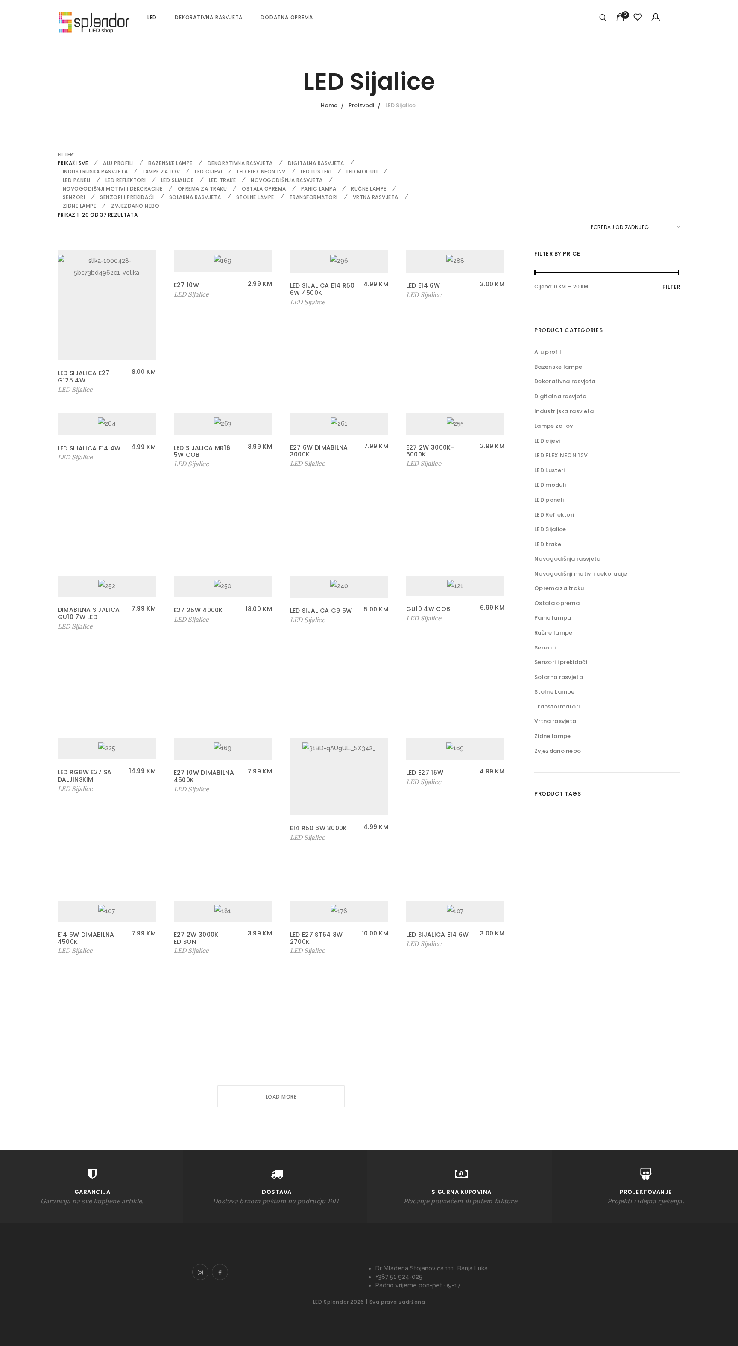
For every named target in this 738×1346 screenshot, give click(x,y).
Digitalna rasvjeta (316, 163)
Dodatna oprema (287, 17)
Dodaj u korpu (80, 389)
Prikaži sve (73, 163)
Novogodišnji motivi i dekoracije (113, 188)
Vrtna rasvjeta (375, 197)
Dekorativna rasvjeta (209, 17)
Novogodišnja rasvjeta (287, 180)
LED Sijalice (177, 180)
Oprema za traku (202, 188)
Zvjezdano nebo (135, 205)
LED (152, 17)
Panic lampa (319, 188)
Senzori (74, 197)
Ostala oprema (264, 188)
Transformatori (313, 197)
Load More (281, 1096)
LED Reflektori (125, 180)
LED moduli (362, 171)
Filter (671, 287)
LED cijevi (208, 171)
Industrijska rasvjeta (95, 171)
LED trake (222, 180)
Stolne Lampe (255, 197)
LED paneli (77, 180)
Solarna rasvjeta (195, 197)
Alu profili (118, 163)
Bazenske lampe (170, 163)
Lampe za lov (161, 171)
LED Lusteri (316, 171)
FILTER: (66, 154)
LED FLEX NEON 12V (261, 171)
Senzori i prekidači (127, 197)
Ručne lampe (369, 188)
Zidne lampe (80, 205)
